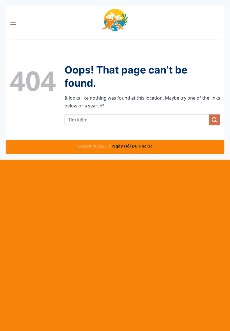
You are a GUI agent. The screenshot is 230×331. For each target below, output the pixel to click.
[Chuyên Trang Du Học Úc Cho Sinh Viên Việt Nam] (115, 23)
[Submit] (214, 119)
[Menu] (13, 22)
